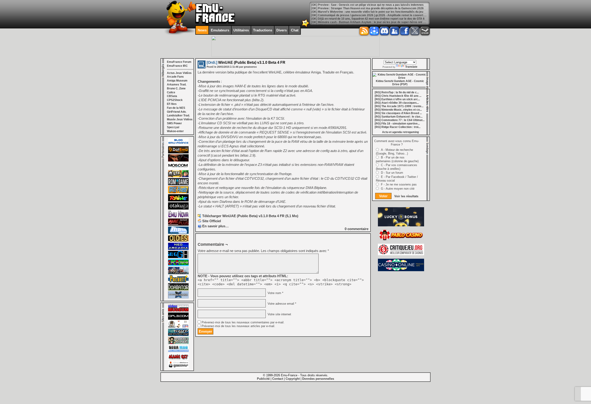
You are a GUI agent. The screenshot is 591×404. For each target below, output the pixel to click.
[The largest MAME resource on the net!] (178, 232)
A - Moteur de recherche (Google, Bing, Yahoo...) (394, 151)
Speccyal (173, 127)
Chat (295, 30)
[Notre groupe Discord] (384, 30)
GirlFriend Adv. (176, 111)
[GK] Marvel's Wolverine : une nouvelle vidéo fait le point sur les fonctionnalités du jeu (367, 11)
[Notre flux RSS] (364, 30)
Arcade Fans (175, 76)
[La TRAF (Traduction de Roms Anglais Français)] (178, 273)
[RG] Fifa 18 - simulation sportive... (397, 123)
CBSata (172, 96)
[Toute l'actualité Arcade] (178, 249)
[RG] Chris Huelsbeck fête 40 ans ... (398, 95)
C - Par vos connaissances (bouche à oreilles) (396, 166)
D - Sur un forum (392, 172)
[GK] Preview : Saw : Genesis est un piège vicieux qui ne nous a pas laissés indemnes (367, 4)
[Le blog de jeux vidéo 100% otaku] (178, 208)
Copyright (293, 378)
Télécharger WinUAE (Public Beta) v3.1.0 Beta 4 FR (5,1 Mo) (250, 216)
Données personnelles (318, 378)
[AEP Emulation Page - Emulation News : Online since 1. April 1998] (178, 335)
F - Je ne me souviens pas (399, 184)
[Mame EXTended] (178, 359)
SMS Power (174, 123)
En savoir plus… (215, 226)
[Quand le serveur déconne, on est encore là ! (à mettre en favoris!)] (178, 144)
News (202, 30)
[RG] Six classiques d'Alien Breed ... (398, 113)
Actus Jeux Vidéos (179, 73)
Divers (281, 30)
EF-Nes (172, 104)
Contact (277, 378)
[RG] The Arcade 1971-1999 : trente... (399, 106)
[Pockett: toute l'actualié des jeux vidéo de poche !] (178, 281)
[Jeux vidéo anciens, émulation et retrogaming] (178, 216)
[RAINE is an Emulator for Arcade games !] (178, 200)
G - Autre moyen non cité (397, 188)
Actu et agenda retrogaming (400, 132)
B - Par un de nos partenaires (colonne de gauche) (397, 159)
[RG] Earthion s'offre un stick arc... (397, 99)
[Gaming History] (178, 257)
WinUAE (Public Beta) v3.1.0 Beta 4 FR (246, 62)
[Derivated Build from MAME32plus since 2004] (178, 224)
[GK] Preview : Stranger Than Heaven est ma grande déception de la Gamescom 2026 (367, 8)
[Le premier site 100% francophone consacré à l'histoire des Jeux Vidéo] (178, 192)
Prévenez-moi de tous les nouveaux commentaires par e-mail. (243, 322)
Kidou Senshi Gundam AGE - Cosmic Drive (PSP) (400, 82)
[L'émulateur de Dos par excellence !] (178, 160)
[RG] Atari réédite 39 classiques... (397, 102)
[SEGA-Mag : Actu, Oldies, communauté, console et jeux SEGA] (178, 351)
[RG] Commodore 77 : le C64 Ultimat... (400, 120)
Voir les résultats (406, 196)
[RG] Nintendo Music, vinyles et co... (398, 109)
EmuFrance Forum (179, 62)
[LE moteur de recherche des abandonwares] (178, 241)
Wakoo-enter (175, 131)
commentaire (356, 229)
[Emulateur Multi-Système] (178, 289)
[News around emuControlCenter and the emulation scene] (178, 297)
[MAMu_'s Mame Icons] (178, 326)
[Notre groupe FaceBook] (394, 30)
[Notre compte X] (414, 30)
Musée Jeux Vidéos (180, 119)
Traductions (262, 30)
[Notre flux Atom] (374, 30)
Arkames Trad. (176, 84)
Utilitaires (241, 30)
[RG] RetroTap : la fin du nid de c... (397, 92)
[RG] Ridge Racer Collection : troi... (397, 127)
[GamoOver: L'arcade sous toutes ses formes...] (178, 367)
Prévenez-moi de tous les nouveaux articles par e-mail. (238, 326)
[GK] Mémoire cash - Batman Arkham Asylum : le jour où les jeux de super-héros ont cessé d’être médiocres (382, 22)
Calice (171, 92)
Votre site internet (279, 314)
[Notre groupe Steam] (425, 30)
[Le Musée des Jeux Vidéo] (178, 310)
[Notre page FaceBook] (404, 30)
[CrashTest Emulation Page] (178, 343)
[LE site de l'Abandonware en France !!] (178, 176)
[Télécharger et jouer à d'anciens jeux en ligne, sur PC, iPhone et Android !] (178, 152)
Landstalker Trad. (178, 115)
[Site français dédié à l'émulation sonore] (178, 318)
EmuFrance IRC (177, 65)
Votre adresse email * (281, 303)
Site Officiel (211, 221)
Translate (411, 66)
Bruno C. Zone (176, 88)
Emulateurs (220, 30)
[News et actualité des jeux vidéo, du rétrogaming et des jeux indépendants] (178, 184)
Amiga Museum (177, 80)
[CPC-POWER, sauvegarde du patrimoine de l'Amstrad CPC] (178, 265)
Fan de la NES (176, 107)
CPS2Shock (175, 100)
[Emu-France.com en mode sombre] (305, 26)
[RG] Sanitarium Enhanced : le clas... (398, 116)
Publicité (263, 378)
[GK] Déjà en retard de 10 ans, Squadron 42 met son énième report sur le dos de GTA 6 (368, 18)
